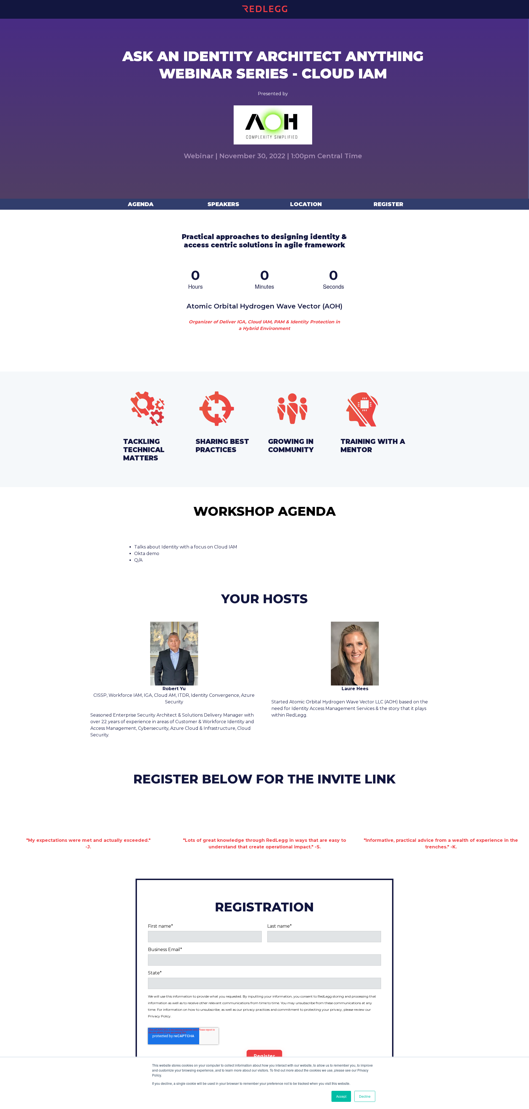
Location (306, 204)
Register (388, 204)
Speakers (223, 204)
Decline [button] (365, 1096)
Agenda (140, 204)
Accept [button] (341, 1096)
